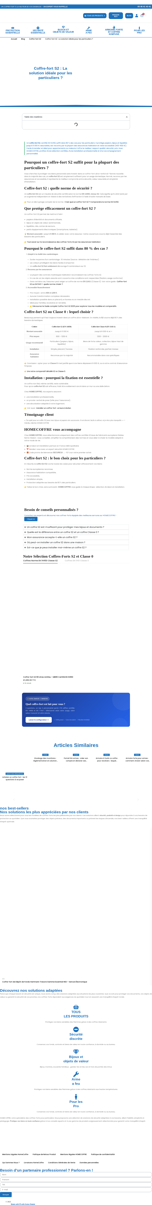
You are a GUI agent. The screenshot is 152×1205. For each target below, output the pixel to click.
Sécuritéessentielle (38, 31)
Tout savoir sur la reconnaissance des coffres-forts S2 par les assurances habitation (63, 242)
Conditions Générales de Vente (61, 1162)
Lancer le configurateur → (39, 720)
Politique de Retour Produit (44, 1154)
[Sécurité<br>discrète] (76, 1029)
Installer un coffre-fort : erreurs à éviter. (53, 408)
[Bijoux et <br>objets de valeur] (63, 27)
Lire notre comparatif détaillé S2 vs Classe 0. (46, 371)
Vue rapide (78, 974)
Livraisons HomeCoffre (34, 1162)
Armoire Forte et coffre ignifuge (114, 31)
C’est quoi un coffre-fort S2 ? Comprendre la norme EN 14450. (92, 202)
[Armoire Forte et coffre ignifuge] (114, 27)
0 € (3, 979)
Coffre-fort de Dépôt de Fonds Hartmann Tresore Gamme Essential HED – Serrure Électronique (44, 982)
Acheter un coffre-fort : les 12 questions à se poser (14, 778)
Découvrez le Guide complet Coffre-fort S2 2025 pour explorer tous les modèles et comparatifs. (74, 306)
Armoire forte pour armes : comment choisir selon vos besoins (137, 760)
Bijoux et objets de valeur (63, 30)
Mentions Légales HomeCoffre (15, 1154)
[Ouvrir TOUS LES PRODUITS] (104, 15)
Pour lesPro (139, 31)
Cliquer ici (31, 519)
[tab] (40, 560)
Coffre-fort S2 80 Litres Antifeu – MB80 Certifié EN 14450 (48, 677)
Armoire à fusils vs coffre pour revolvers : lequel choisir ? (106, 760)
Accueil (14, 39)
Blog (23, 39)
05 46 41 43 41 (144, 6)
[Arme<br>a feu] (88, 28)
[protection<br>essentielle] (12, 28)
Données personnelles (89, 1162)
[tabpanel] (76, 626)
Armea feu (89, 31)
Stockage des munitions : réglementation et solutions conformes (45, 760)
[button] (127, 117)
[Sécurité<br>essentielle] (38, 28)
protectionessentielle (13, 31)
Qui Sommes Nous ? (10, 1162)
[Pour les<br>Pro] (139, 28)
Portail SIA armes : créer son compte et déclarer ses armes (76, 760)
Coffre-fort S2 (35, 39)
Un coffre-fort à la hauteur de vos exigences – (34, 6)
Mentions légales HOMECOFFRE (73, 1154)
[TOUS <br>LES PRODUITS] (76, 1007)
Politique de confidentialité (103, 1154)
